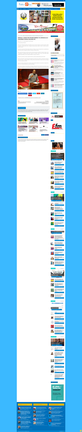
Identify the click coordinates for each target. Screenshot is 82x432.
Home (19, 0)
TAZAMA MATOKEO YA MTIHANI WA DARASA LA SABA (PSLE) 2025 (59, 85)
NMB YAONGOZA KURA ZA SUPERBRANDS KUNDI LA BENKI (43, 123)
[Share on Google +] (38, 93)
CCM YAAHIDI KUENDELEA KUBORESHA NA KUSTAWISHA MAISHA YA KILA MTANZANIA (56, 198)
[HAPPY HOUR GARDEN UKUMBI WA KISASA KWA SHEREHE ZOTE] (52, 174)
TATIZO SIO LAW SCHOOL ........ (59, 365)
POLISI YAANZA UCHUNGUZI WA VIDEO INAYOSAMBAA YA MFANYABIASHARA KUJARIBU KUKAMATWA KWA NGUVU (59, 331)
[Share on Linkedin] (42, 93)
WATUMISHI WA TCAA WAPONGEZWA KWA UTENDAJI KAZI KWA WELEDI (58, 73)
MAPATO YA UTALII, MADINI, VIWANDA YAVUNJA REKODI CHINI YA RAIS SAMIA (59, 258)
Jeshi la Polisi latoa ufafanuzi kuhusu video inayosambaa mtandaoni (59, 348)
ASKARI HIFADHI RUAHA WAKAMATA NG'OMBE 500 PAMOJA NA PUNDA (40, 423)
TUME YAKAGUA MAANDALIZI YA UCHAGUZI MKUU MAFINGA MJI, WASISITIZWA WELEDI (59, 317)
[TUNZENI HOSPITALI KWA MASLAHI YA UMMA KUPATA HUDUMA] (52, 249)
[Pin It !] (30, 95)
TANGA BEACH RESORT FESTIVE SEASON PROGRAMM (56, 275)
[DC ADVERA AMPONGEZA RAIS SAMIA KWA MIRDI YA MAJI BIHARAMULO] (52, 254)
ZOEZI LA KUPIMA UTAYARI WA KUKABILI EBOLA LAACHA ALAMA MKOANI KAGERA (59, 182)
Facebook (46, 134)
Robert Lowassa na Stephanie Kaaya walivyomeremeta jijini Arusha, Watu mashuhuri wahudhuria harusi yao (59, 295)
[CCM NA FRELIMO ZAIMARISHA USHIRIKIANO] (52, 205)
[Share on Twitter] (34, 93)
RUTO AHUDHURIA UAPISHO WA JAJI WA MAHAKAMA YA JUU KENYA (41, 408)
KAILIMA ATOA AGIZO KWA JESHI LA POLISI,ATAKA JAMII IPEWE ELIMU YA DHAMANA (59, 187)
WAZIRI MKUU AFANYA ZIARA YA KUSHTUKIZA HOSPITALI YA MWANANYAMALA (33, 123)
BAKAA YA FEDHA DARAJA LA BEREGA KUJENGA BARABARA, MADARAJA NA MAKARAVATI (59, 243)
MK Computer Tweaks (31, 0)
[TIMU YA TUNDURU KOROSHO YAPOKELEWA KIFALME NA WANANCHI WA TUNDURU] (52, 169)
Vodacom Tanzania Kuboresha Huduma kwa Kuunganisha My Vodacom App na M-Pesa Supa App (59, 326)
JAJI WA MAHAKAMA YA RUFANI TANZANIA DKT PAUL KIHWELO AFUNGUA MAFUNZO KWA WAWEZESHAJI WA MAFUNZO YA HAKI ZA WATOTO (59, 376)
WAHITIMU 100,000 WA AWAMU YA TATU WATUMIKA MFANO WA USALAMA (59, 79)
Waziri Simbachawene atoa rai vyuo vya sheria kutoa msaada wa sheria (59, 370)
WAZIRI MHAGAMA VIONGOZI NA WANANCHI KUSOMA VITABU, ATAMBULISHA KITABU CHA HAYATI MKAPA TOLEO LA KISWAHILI (59, 360)
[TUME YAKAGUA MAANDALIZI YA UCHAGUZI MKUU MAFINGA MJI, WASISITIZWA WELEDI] (52, 318)
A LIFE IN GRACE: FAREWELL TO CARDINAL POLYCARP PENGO (25, 426)
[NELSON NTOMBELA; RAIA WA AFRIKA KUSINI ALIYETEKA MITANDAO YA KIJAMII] (52, 164)
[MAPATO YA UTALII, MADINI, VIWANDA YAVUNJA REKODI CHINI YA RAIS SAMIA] (52, 259)
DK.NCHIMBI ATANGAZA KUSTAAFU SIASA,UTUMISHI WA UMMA (43, 130)
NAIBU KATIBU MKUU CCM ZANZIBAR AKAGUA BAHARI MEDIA (58, 213)
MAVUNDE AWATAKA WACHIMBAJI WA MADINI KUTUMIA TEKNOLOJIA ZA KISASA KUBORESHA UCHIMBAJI (22, 129)
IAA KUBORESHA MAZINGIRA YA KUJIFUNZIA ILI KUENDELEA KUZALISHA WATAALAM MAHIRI (33, 130)
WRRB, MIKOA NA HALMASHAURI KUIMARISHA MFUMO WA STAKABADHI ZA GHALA (57, 416)
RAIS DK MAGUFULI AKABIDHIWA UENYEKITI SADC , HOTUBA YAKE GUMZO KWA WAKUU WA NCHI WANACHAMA (59, 177)
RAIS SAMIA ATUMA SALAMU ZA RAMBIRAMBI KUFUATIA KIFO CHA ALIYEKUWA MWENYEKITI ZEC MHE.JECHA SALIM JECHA (59, 262)
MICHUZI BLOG (19, 431)
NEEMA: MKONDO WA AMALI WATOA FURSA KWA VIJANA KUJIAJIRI (57, 412)
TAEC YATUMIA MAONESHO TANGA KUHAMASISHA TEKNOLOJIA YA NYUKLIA (57, 408)
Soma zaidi (62, 268)
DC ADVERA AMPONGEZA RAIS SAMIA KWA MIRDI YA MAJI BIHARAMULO (59, 253)
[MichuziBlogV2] (29, 4)
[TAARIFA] (52, 314)
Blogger (43, 134)
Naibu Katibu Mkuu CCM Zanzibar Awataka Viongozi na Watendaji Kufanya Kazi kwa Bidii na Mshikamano (59, 223)
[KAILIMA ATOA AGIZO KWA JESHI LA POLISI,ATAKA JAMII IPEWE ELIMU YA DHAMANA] (52, 188)
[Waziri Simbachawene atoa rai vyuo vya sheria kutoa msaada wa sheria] (52, 372)
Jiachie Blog (21, 0)
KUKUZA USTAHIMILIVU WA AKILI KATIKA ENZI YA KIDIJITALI (56, 343)
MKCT (63, 431)
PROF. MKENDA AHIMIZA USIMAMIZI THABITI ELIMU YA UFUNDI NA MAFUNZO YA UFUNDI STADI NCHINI (59, 66)
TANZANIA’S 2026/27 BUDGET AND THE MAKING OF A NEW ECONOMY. (59, 218)
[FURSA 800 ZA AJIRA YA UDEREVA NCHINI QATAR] (52, 323)
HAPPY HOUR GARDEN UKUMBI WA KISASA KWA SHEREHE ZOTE (59, 172)
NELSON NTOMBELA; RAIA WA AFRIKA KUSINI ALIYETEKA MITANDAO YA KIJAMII (59, 163)
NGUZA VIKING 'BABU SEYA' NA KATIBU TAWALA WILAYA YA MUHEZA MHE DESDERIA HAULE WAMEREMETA (59, 284)
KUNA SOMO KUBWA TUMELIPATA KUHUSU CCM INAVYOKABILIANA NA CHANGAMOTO (26, 417)
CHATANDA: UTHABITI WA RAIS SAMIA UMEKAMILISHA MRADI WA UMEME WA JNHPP (22, 123)
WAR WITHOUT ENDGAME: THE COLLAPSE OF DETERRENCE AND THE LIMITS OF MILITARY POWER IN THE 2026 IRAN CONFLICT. (26, 422)
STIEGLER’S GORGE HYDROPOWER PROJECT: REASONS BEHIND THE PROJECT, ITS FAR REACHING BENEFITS (59, 290)
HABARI (21, 35)
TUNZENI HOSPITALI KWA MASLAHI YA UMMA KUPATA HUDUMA (58, 248)
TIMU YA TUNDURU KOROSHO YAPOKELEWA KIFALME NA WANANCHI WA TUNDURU (59, 167)
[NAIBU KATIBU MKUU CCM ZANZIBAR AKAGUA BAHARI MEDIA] (52, 215)
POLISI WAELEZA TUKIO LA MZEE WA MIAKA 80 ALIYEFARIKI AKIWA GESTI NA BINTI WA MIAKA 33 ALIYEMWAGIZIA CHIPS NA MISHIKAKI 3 (57, 156)
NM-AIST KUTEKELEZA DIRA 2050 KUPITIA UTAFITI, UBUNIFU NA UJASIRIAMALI (56, 424)
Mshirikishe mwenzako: (22, 93)
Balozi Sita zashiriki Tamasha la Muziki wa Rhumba (40, 411)
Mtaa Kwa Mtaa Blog (25, 0)
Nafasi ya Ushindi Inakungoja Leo (56, 419)
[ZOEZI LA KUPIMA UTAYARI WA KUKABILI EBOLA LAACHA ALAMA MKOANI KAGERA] (52, 183)
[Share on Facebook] (30, 93)
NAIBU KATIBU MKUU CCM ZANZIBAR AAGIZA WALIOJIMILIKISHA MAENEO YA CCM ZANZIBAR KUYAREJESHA (59, 208)
